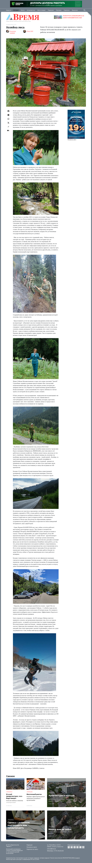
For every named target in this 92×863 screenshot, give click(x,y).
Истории (15, 10)
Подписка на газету (32, 849)
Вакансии (75, 10)
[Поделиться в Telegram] (8, 115)
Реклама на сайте (72, 139)
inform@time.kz (51, 849)
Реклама (58, 10)
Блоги (23, 10)
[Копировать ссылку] (8, 126)
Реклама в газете (32, 847)
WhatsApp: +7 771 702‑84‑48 (55, 851)
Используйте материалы (13, 849)
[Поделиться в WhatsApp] (8, 119)
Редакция (51, 10)
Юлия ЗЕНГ (30, 31)
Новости (8, 10)
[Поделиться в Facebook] (8, 111)
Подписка (67, 10)
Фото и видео (41, 10)
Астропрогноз (31, 10)
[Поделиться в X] (8, 122)
